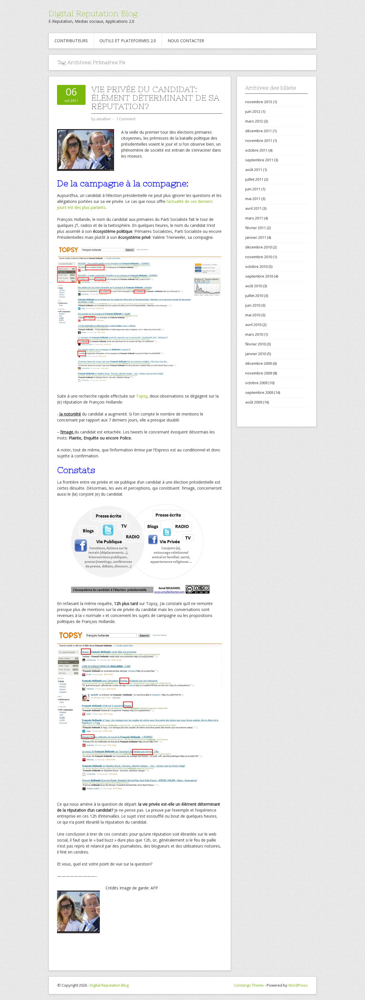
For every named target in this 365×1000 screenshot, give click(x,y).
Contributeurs (71, 40)
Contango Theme (249, 985)
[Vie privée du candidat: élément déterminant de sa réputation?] (85, 149)
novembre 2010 (258, 256)
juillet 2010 (254, 295)
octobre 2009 (256, 382)
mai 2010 (252, 314)
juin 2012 (252, 111)
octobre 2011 (256, 150)
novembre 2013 (258, 101)
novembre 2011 (258, 140)
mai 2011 (252, 198)
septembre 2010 (259, 276)
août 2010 (253, 285)
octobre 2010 (256, 266)
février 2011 (255, 227)
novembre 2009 (258, 373)
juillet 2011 (254, 179)
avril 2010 (253, 324)
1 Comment (125, 118)
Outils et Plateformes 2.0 (128, 40)
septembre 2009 (259, 392)
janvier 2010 (255, 353)
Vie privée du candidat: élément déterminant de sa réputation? (155, 98)
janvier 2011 (255, 237)
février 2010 (255, 344)
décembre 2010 (258, 247)
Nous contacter (186, 40)
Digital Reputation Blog (92, 13)
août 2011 (253, 169)
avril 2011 (253, 208)
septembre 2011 (259, 159)
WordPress (298, 985)
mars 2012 (254, 121)
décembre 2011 (258, 130)
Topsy (141, 396)
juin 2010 (252, 305)
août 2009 (253, 402)
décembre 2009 (258, 363)
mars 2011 (254, 218)
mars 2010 (254, 334)
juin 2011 (252, 189)
